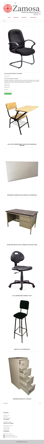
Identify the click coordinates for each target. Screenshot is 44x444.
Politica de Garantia (6, 428)
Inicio (9, 17)
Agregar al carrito (8, 93)
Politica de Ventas (6, 427)
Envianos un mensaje (8, 433)
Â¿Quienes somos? (6, 415)
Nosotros (24, 17)
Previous (6, 45)
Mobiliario (16, 17)
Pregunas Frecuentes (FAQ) (7, 425)
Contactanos (33, 17)
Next (38, 45)
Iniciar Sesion (35, 14)
